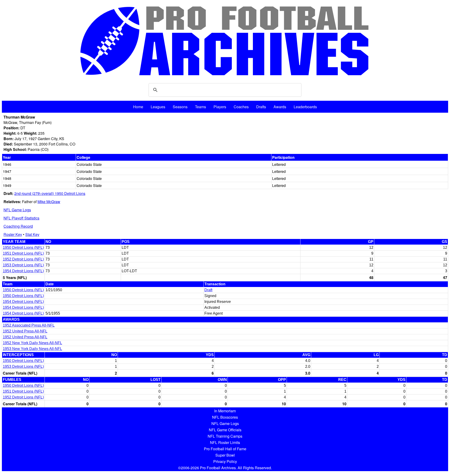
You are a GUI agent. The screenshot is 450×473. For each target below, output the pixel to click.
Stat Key (32, 234)
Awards (280, 106)
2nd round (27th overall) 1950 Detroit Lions (49, 193)
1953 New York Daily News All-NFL (32, 349)
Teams (200, 106)
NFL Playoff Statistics (21, 218)
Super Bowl (225, 455)
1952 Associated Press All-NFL (29, 325)
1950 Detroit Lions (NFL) (23, 248)
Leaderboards (305, 106)
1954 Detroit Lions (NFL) (23, 271)
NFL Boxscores (225, 417)
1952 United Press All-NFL (25, 331)
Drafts (261, 106)
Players (220, 106)
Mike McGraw (49, 201)
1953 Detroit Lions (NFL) (23, 265)
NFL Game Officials (225, 429)
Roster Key (13, 234)
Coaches (241, 106)
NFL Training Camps (225, 436)
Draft (208, 290)
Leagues (158, 106)
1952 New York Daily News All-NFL (32, 343)
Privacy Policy (225, 461)
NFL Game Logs (17, 209)
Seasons (180, 106)
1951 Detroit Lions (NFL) (23, 253)
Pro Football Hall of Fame (225, 448)
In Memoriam (225, 410)
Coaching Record (18, 226)
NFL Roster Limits (225, 442)
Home (138, 106)
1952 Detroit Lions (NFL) (23, 259)
